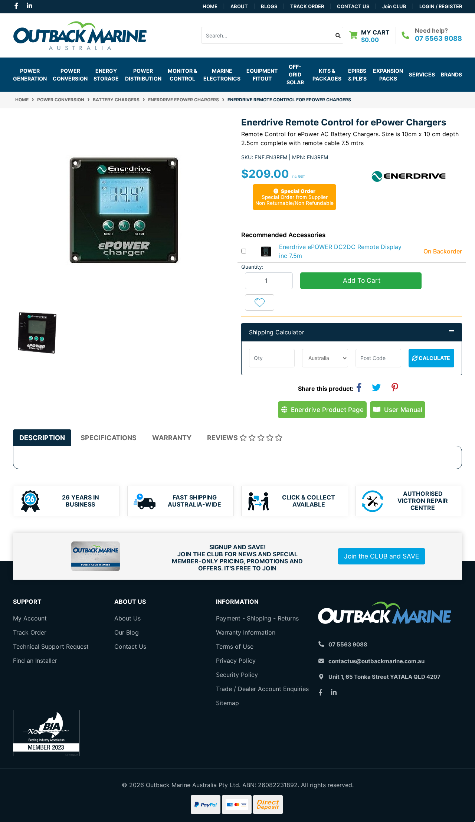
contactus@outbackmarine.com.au (376, 661)
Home (210, 6)
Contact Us (353, 6)
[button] (259, 302)
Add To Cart (360, 280)
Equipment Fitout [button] (262, 75)
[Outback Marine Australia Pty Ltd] (80, 34)
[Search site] (338, 35)
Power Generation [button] (30, 75)
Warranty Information (245, 632)
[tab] (42, 437)
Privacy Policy (236, 660)
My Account (30, 618)
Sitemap (227, 703)
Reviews (223, 438)
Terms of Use (234, 646)
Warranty (171, 438)
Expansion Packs (388, 75)
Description (42, 438)
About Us (127, 618)
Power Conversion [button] (70, 75)
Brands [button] (451, 74)
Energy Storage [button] (106, 75)
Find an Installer (35, 660)
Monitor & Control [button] (182, 75)
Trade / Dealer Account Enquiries (262, 688)
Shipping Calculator (276, 332)
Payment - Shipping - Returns (257, 618)
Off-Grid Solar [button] (295, 74)
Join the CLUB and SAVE (381, 556)
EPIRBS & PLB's (357, 75)
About (239, 6)
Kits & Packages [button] (326, 75)
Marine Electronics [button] (221, 75)
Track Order (307, 6)
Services (422, 74)
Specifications (109, 438)
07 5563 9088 (438, 38)
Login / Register (440, 6)
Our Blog (126, 632)
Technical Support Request (51, 646)
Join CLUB (394, 6)
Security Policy (237, 674)
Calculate (433, 358)
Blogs (269, 6)
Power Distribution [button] (143, 75)
